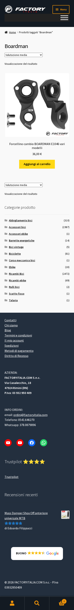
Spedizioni (12, 346)
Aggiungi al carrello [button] (37, 164)
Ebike (12, 267)
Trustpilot (12, 477)
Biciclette (15, 253)
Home (12, 32)
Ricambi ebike (17, 280)
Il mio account (14, 340)
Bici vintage (16, 247)
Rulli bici (14, 287)
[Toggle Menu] (64, 17)
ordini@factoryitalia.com (30, 415)
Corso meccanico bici (22, 260)
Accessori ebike (18, 234)
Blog (8, 330)
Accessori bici (17, 227)
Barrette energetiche (21, 240)
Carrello (57, 600)
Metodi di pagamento (19, 351)
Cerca (37, 603)
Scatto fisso (16, 293)
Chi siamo (11, 325)
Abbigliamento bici (20, 220)
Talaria (13, 300)
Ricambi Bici (16, 273)
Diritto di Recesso (16, 356)
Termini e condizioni (18, 335)
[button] (37, 553)
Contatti (10, 320)
